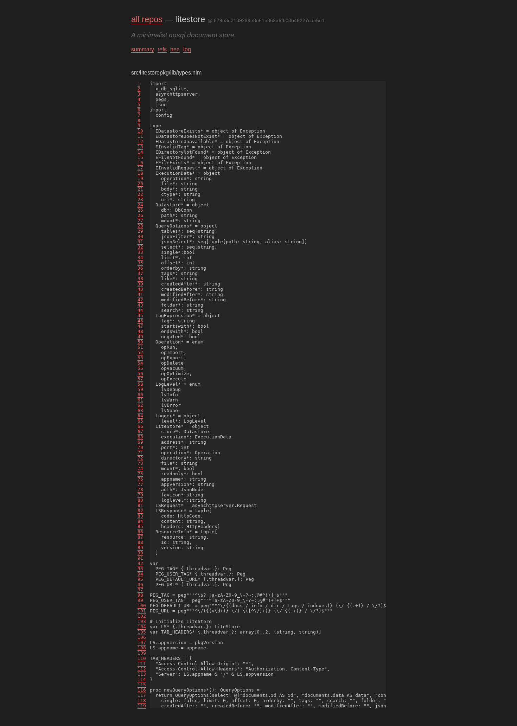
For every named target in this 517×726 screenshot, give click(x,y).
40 (140, 289)
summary (142, 49)
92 (140, 563)
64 (140, 415)
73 (140, 463)
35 (140, 262)
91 (140, 558)
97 (140, 589)
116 (142, 690)
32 (140, 247)
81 (140, 505)
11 (140, 136)
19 (140, 178)
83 (140, 516)
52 (140, 352)
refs (162, 49)
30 (140, 236)
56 (140, 373)
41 (140, 294)
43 (140, 305)
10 (140, 131)
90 (140, 552)
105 (142, 632)
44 (140, 310)
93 (140, 568)
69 (140, 442)
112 (142, 669)
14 (140, 152)
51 (140, 347)
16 (140, 162)
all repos (146, 19)
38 (140, 278)
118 (142, 700)
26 (140, 215)
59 (140, 389)
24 (140, 204)
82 (140, 510)
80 (140, 500)
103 (142, 621)
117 (142, 695)
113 (142, 674)
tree (175, 49)
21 (140, 189)
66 (140, 426)
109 (142, 653)
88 (140, 542)
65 (140, 421)
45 (140, 315)
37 (140, 273)
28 (140, 226)
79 (140, 494)
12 (140, 141)
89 (140, 547)
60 (140, 394)
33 (140, 252)
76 (140, 479)
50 (140, 342)
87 (140, 537)
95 (140, 579)
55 (140, 368)
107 (142, 642)
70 (140, 447)
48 (140, 331)
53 (140, 357)
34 (140, 257)
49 (140, 336)
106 (142, 637)
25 (140, 210)
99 (140, 600)
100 (142, 605)
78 (140, 489)
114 (142, 679)
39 (140, 284)
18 (140, 173)
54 (140, 363)
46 (140, 320)
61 (140, 400)
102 (142, 616)
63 (140, 410)
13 (140, 146)
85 (140, 526)
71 (140, 452)
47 (140, 326)
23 (140, 199)
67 (140, 431)
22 (140, 194)
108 (142, 647)
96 (140, 584)
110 (142, 658)
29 (140, 231)
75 (140, 473)
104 (142, 626)
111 (142, 663)
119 (142, 705)
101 (142, 610)
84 (140, 521)
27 (140, 220)
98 (140, 595)
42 (140, 299)
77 (140, 484)
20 (140, 183)
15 (140, 157)
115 (142, 684)
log (187, 49)
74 (140, 468)
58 (140, 384)
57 (140, 378)
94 (140, 574)
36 (140, 268)
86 (140, 531)
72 (140, 458)
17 (140, 168)
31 (140, 241)
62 (140, 405)
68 (140, 436)
